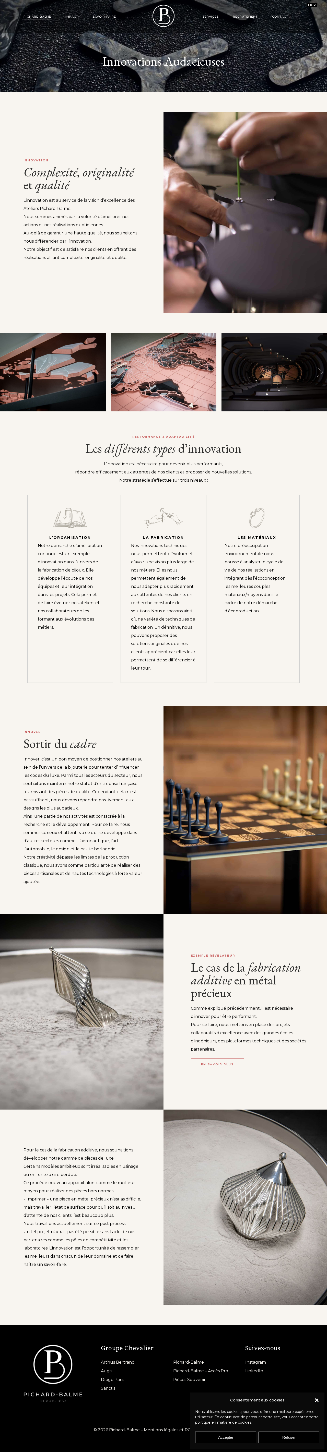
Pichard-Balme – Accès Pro (200, 1370)
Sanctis (108, 1388)
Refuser (289, 1437)
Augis (106, 1370)
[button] (316, 1400)
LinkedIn (254, 1370)
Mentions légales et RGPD (170, 1429)
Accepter (225, 1437)
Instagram (255, 1362)
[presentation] (7, 372)
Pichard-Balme (188, 1362)
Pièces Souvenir (189, 1379)
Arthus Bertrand (118, 1362)
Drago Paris (112, 1379)
